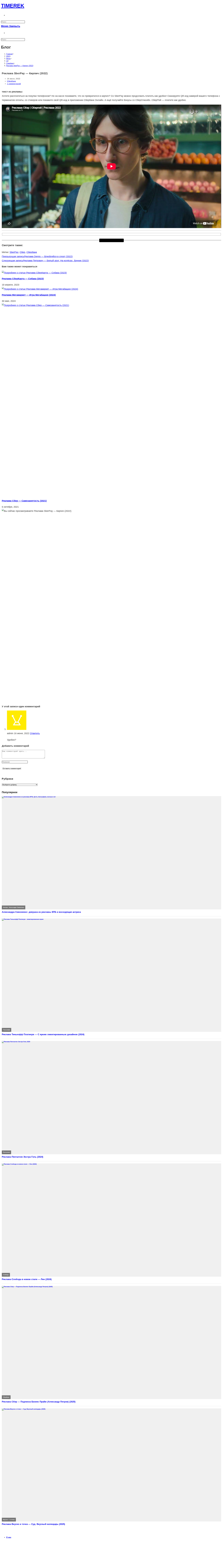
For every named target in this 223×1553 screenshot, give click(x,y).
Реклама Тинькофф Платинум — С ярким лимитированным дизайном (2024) (43, 1034)
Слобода (6, 1274)
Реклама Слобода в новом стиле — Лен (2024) (27, 1279)
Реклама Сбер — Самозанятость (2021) (24, 501)
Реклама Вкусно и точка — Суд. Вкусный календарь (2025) (33, 1524)
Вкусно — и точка (9, 1519)
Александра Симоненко (16, 907)
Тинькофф (6, 1030)
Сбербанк (11, 81)
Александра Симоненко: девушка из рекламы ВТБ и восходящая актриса (41, 912)
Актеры (5, 907)
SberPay (14, 252)
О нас (8, 1537)
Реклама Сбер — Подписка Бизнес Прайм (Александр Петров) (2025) (38, 1401)
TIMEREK (12, 6)
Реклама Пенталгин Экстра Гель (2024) (22, 1157)
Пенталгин (6, 1152)
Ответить (35, 733)
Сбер (22, 252)
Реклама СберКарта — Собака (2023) (23, 278)
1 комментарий (14, 84)
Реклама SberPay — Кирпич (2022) (19, 66)
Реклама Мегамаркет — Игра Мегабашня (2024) (29, 295)
